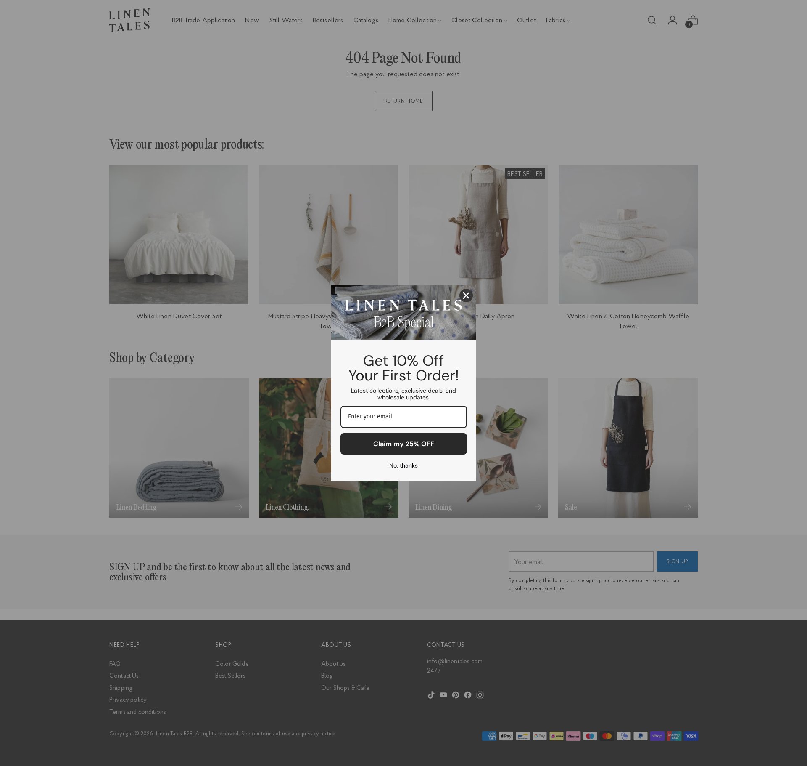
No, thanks (403, 465)
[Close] (466, 295)
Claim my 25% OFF (403, 443)
